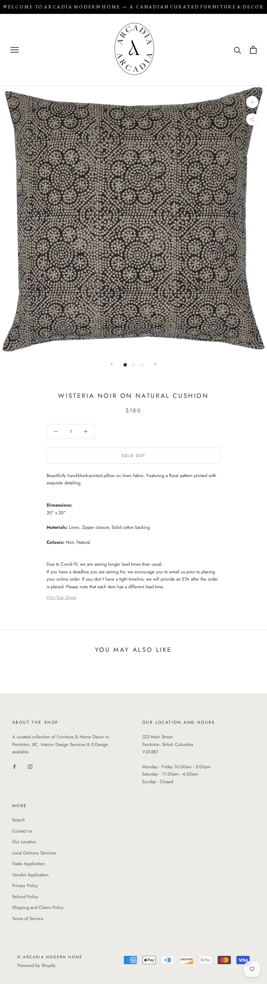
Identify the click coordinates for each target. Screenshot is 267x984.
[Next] (155, 364)
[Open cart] (253, 50)
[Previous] (112, 364)
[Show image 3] (142, 365)
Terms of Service (27, 918)
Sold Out (134, 455)
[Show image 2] (133, 365)
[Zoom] (252, 102)
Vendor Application (30, 874)
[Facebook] (14, 766)
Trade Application (28, 863)
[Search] (237, 50)
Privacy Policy (25, 885)
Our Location (24, 841)
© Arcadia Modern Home (49, 957)
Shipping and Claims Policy (38, 907)
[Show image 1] (125, 365)
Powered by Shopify (36, 965)
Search (18, 820)
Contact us (22, 831)
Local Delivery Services (34, 853)
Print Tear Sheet (61, 597)
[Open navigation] (14, 50)
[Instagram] (30, 766)
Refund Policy (25, 896)
